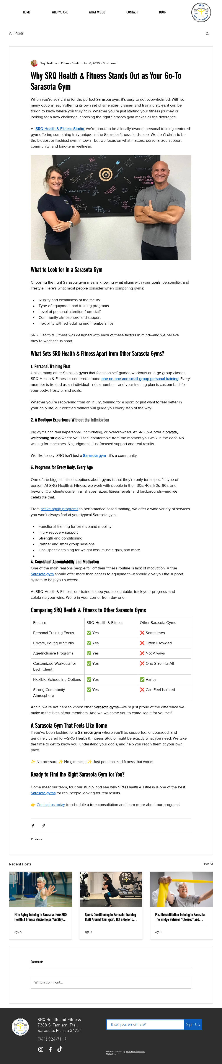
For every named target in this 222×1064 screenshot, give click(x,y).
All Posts (16, 33)
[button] (207, 33)
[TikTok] (60, 1049)
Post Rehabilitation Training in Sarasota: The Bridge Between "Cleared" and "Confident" (180, 917)
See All (208, 863)
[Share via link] (43, 826)
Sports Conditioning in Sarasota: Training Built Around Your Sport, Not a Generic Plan (110, 917)
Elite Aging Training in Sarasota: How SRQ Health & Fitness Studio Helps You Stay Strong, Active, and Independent (41, 917)
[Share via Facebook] (33, 826)
